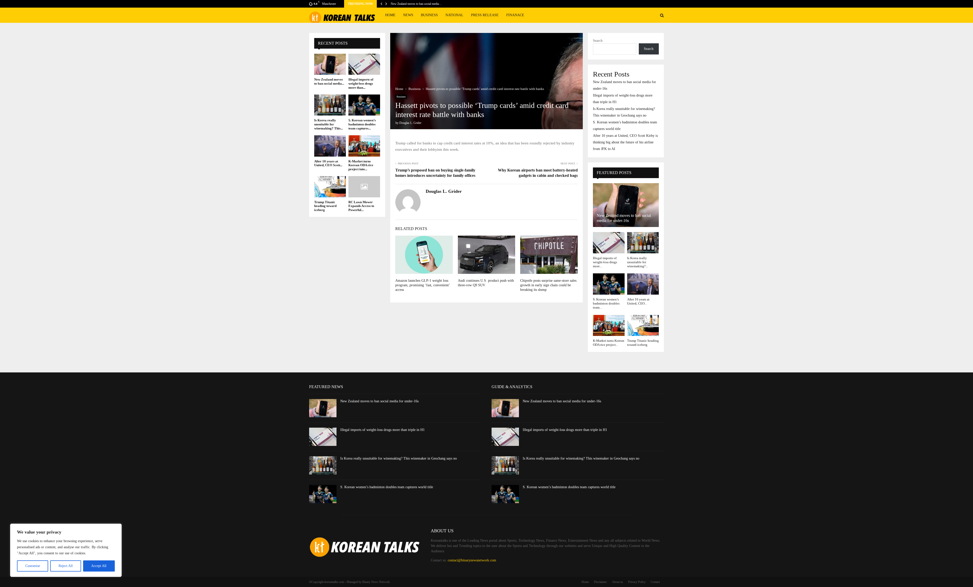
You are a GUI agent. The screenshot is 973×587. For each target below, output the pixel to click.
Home (390, 15)
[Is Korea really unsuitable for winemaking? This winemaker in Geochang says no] (330, 105)
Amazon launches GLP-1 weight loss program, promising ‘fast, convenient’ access (422, 285)
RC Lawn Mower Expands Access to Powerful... (361, 206)
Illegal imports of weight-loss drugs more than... (360, 83)
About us (617, 582)
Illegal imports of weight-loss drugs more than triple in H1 (382, 430)
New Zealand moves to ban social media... (329, 81)
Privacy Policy (637, 582)
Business (429, 15)
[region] (66, 550)
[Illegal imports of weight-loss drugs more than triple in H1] (364, 64)
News (408, 15)
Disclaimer (600, 582)
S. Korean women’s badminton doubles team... (606, 303)
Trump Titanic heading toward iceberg (325, 206)
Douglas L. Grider (410, 123)
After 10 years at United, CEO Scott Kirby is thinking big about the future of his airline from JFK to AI (625, 142)
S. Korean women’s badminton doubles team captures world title (386, 487)
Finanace (515, 15)
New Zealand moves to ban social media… (416, 4)
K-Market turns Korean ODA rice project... (608, 343)
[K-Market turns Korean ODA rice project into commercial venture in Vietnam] (364, 145)
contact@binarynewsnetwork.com (472, 560)
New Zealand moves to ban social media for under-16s (379, 401)
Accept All (98, 566)
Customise (32, 566)
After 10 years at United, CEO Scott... (328, 163)
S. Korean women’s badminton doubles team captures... (362, 124)
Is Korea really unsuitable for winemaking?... (637, 262)
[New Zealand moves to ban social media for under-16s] (330, 64)
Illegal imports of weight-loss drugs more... (605, 262)
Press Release (485, 15)
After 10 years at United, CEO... (638, 301)
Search (598, 41)
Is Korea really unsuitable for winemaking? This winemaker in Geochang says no (398, 458)
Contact (655, 582)
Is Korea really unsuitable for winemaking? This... (328, 124)
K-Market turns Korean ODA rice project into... (360, 165)
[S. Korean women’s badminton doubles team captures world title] (364, 105)
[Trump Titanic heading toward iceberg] (330, 186)
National (454, 15)
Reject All (66, 566)
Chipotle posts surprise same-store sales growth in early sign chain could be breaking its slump (548, 285)
